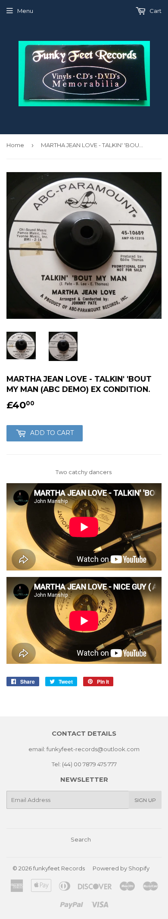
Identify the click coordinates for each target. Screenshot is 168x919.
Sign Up (145, 800)
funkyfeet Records (59, 868)
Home (15, 145)
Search (81, 839)
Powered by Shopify (121, 868)
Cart (155, 10)
